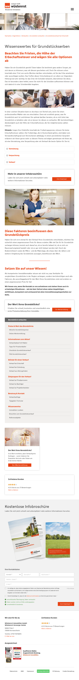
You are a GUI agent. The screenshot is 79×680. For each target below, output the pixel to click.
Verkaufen (25, 36)
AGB (22, 671)
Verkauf (12, 162)
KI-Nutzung (56, 671)
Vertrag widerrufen (43, 671)
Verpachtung (14, 155)
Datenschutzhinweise (33, 596)
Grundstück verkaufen (37, 36)
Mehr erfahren (46, 629)
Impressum (30, 671)
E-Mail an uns (9, 636)
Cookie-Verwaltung (68, 671)
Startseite (8, 36)
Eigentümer (16, 36)
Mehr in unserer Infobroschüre (25, 173)
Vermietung (13, 149)
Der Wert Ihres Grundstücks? (24, 304)
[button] (72, 9)
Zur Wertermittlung (61, 310)
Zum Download (62, 179)
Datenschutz (13, 671)
